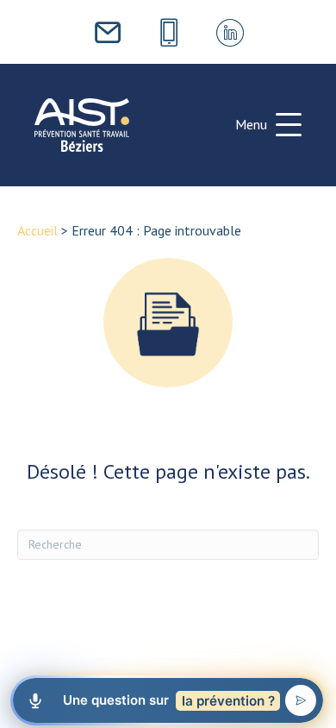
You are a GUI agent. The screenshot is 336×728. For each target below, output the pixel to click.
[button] (268, 125)
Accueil (37, 230)
